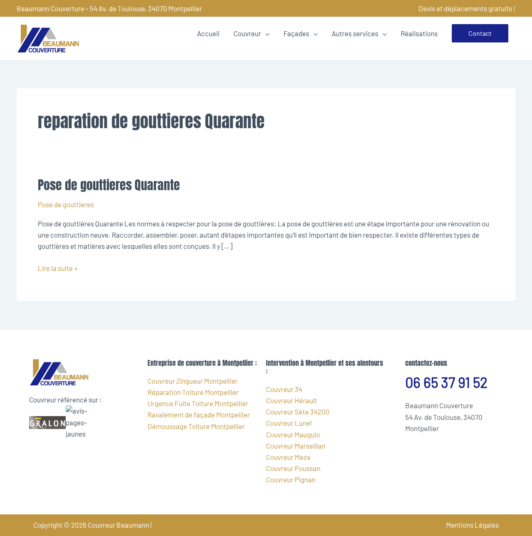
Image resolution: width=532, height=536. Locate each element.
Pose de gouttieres (66, 204)
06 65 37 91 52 (446, 382)
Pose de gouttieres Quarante (109, 185)
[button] (480, 33)
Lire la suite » (58, 267)
